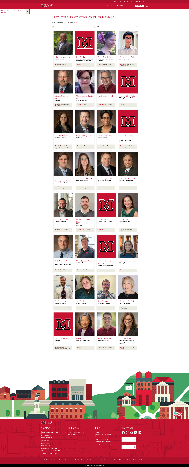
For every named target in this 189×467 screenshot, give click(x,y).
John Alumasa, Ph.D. (62, 57)
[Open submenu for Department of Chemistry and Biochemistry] (27, 11)
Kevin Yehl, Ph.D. (104, 338)
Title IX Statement (91, 459)
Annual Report (72, 434)
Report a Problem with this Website (137, 459)
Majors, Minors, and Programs (103, 434)
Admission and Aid (112, 6)
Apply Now (139, 6)
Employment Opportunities (102, 437)
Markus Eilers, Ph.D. (127, 96)
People (97, 432)
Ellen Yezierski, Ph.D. (127, 338)
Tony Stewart (103, 301)
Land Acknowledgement (70, 459)
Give (143, 1)
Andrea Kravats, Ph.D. (84, 178)
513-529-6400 (53, 453)
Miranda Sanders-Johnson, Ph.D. (104, 262)
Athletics (121, 6)
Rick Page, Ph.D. (61, 260)
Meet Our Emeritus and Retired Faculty (64, 22)
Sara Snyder (80, 301)
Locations (129, 1)
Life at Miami (129, 6)
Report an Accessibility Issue (103, 459)
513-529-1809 (53, 448)
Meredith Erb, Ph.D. (62, 135)
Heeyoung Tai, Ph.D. (127, 301)
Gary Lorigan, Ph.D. (105, 178)
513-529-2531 (56, 451)
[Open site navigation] (146, 6)
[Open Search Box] (147, 1)
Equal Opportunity (48, 459)
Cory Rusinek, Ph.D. (84, 260)
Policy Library (94, 461)
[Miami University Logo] (47, 5)
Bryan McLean (103, 219)
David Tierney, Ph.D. (62, 338)
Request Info (117, 1)
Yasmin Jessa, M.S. (105, 135)
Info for (137, 1)
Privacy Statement (81, 459)
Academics (102, 6)
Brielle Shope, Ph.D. (126, 260)
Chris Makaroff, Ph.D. (127, 178)
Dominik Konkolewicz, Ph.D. (62, 179)
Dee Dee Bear (81, 57)
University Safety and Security (103, 441)
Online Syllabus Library (101, 439)
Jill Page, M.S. (124, 219)
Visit (124, 1)
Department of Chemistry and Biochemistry (11, 11)
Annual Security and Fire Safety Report (119, 459)
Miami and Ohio (72, 437)
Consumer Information (59, 459)
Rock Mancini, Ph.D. (62, 219)
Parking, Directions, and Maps (103, 444)
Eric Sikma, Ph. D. (61, 301)
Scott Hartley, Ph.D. (83, 135)
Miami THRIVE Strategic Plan (76, 432)
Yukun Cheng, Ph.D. (127, 57)
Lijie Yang (80, 338)
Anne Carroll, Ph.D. (105, 57)
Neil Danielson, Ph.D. (106, 96)
